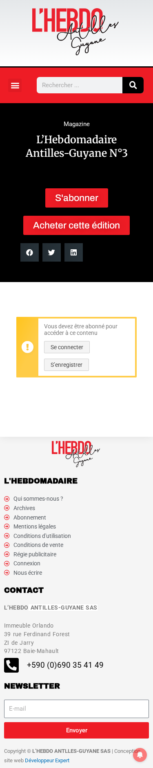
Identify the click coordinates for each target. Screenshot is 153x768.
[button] (15, 85)
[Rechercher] (133, 85)
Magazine (77, 124)
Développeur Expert (47, 760)
